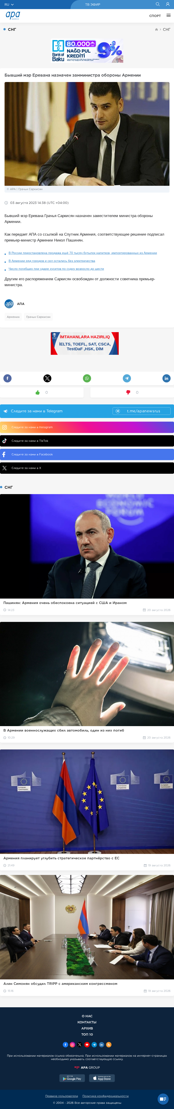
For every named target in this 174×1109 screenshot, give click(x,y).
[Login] (167, 4)
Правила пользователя (61, 1096)
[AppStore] (102, 1078)
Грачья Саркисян (38, 317)
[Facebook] (65, 1045)
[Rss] (108, 1045)
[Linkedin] (101, 1045)
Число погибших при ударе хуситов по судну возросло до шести (56, 269)
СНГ (167, 29)
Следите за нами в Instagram (32, 427)
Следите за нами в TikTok (30, 440)
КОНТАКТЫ (87, 1022)
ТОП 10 (87, 1034)
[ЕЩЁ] (167, 15)
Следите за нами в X (26, 468)
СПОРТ (155, 16)
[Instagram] (72, 1045)
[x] (79, 1045)
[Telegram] (94, 1045)
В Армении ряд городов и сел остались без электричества (52, 261)
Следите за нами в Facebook (32, 454)
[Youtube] (87, 1045)
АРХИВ (87, 1028)
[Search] (158, 4)
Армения (13, 317)
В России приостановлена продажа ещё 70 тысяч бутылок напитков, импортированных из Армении (83, 253)
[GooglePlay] (72, 1078)
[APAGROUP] (87, 1067)
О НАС (87, 1016)
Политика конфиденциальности (105, 1096)
